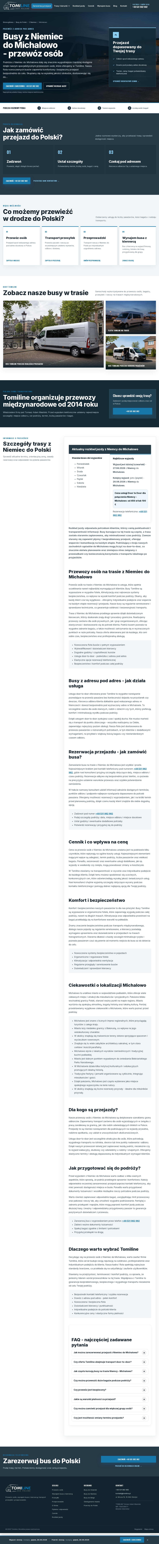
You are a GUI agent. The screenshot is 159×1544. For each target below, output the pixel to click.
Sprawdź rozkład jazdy (56, 86)
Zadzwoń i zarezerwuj (132, 1539)
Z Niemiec (33, 22)
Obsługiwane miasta (92, 1502)
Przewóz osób (57, 1490)
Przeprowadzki (58, 1502)
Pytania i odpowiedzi (60, 1509)
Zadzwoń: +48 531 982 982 (17, 180)
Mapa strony (149, 1529)
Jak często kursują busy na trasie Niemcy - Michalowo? (103, 1371)
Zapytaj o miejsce (13, 260)
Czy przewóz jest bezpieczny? (90, 1390)
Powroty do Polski (91, 1505)
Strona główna (8, 22)
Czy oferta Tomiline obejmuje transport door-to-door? (103, 1362)
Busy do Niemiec (90, 1494)
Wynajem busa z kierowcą (62, 1494)
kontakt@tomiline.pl (123, 1493)
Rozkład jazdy (79, 6)
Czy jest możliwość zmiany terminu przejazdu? (99, 1418)
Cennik (91, 6)
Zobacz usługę (128, 260)
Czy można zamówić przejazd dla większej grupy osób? (103, 1408)
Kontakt (123, 6)
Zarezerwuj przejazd (42, 6)
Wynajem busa (103, 6)
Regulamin (138, 1529)
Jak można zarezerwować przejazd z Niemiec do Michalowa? (106, 1352)
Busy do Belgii (89, 1498)
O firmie (55, 1505)
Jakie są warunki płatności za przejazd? (95, 1399)
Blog (115, 6)
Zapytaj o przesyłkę (52, 260)
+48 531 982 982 (132, 411)
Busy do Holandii (90, 1490)
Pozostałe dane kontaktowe (46, 180)
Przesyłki (55, 1498)
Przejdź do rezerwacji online (128, 1466)
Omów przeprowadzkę (92, 260)
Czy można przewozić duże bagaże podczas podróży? (102, 1380)
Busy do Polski (21, 22)
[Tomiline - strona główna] (18, 6)
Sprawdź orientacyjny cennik (126, 81)
